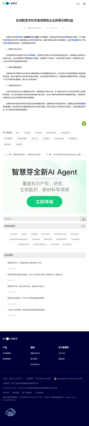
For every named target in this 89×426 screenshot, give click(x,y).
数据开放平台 (35, 353)
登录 (78, 4)
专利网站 (46, 138)
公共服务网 (39, 393)
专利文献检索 (36, 239)
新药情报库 (7, 359)
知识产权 (35, 138)
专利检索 (38, 133)
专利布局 (19, 144)
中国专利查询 (22, 138)
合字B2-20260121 (16, 379)
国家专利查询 (48, 239)
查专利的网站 (55, 244)
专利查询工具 (51, 133)
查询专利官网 (67, 244)
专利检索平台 (66, 133)
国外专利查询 (46, 234)
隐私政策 (16, 393)
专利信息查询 (75, 239)
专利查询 (74, 40)
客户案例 (34, 359)
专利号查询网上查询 (60, 234)
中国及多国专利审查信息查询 (19, 239)
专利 (17, 37)
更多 (83, 226)
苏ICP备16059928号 (43, 379)
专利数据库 (8, 138)
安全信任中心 (35, 364)
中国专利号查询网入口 (40, 244)
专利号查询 (13, 234)
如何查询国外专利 (23, 244)
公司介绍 (61, 353)
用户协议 (6, 393)
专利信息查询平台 (61, 239)
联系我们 (61, 359)
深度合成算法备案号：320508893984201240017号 (22, 397)
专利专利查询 (74, 234)
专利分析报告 (59, 138)
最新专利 (7, 144)
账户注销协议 (27, 393)
